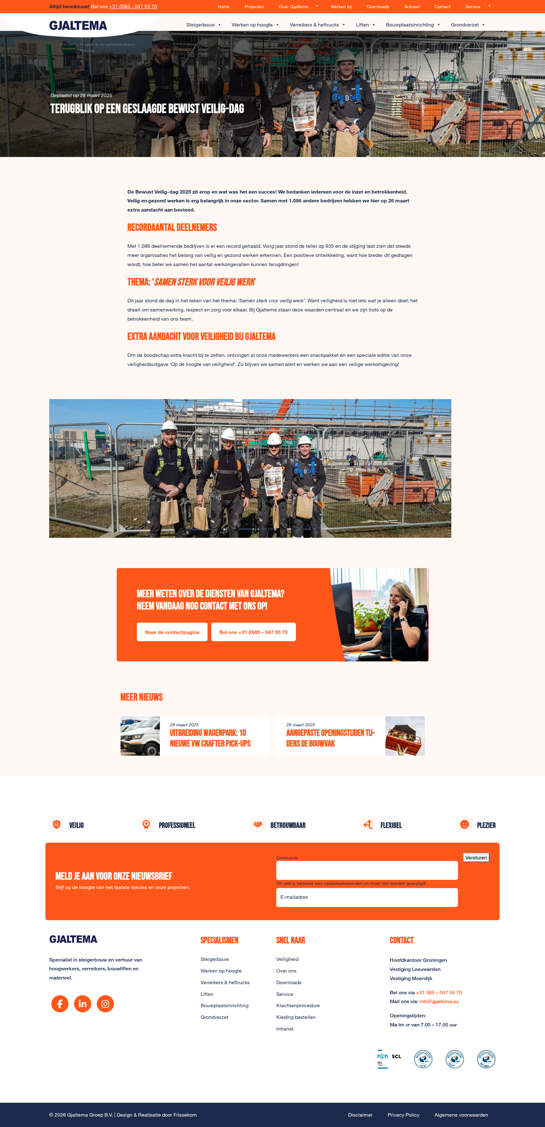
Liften (362, 24)
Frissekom (185, 1115)
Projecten (254, 6)
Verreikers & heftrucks (314, 24)
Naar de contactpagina (172, 632)
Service (473, 6)
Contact (442, 6)
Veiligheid (287, 959)
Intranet (285, 1028)
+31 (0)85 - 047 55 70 (133, 6)
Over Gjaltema (293, 6)
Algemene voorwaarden (461, 1115)
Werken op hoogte (252, 24)
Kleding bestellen (296, 1017)
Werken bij (341, 6)
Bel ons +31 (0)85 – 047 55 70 (254, 632)
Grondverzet (465, 24)
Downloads (378, 6)
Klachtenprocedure (298, 1005)
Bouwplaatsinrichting (410, 24)
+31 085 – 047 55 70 (439, 993)
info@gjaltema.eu (439, 1001)
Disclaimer (360, 1115)
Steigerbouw (200, 24)
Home (224, 6)
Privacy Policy (403, 1115)
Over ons (286, 970)
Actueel (411, 6)
